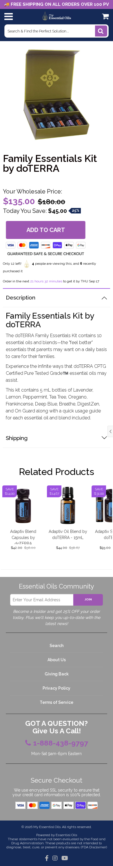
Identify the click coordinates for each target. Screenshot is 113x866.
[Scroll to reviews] (56, 180)
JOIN (88, 599)
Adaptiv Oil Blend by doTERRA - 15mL (68, 534)
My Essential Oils (47, 827)
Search (56, 645)
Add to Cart (45, 229)
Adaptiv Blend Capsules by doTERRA (23, 536)
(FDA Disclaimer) (93, 847)
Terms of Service (56, 702)
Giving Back (57, 674)
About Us (57, 659)
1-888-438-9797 (60, 743)
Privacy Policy (56, 688)
